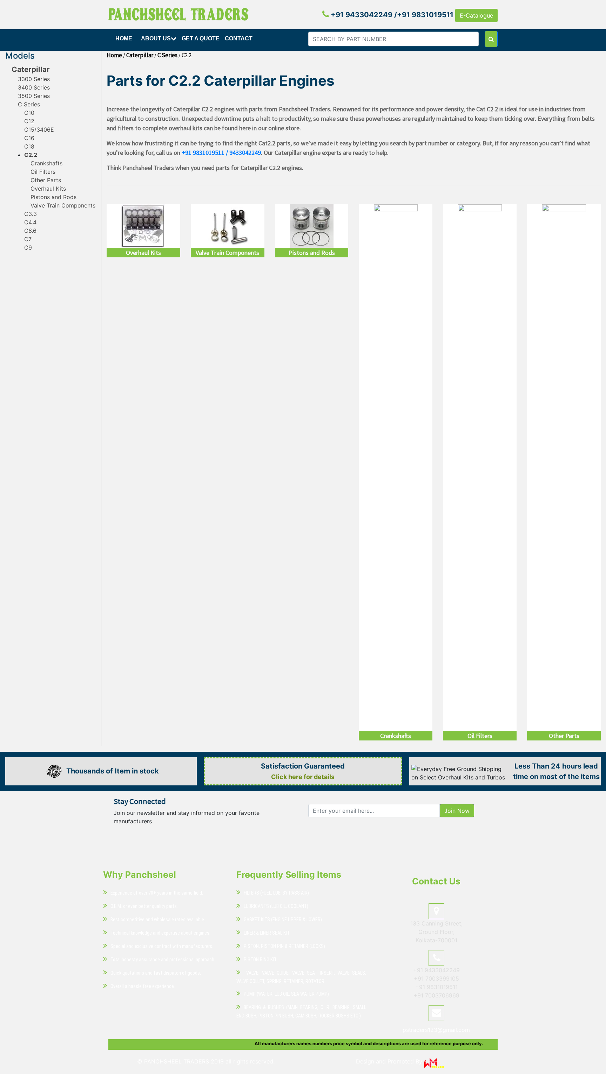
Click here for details (303, 776)
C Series (29, 104)
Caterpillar (31, 69)
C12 (29, 121)
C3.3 (30, 213)
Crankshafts (46, 163)
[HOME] (125, 46)
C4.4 (30, 222)
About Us (156, 38)
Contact (238, 38)
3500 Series (34, 95)
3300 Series (34, 79)
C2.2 (30, 154)
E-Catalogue (476, 15)
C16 (29, 137)
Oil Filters (43, 171)
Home (123, 38)
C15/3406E (39, 129)
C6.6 (30, 230)
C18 (29, 146)
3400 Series (34, 87)
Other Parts (46, 180)
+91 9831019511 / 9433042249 (221, 153)
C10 (29, 112)
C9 (28, 247)
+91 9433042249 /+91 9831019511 (391, 15)
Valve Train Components (63, 205)
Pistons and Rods (53, 196)
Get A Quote (201, 38)
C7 (28, 239)
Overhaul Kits (48, 188)
